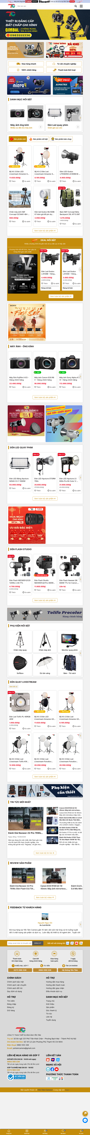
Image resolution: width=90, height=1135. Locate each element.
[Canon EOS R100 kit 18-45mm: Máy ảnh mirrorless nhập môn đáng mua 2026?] (52, 811)
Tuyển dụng (51, 1020)
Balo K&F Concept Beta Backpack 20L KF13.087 (70, 213)
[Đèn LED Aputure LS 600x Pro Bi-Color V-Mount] (70, 464)
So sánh (27, 181)
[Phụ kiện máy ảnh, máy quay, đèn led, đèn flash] (45, 790)
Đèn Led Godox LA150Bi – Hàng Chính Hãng (47, 272)
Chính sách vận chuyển (16, 985)
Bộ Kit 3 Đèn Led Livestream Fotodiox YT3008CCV (42, 760)
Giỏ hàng (11, 1010)
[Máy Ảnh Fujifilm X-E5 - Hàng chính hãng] (20, 363)
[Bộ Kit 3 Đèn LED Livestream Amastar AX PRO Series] (20, 157)
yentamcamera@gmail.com (24, 1048)
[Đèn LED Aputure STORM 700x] (45, 464)
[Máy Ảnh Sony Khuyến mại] (27, 322)
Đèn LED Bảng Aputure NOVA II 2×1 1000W (19, 479)
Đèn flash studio (21, 549)
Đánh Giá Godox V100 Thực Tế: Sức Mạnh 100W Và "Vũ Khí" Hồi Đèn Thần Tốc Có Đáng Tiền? (69, 838)
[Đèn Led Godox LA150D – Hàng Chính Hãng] (71, 258)
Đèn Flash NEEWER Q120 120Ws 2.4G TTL (19, 581)
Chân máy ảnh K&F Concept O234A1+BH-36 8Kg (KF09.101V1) (19, 213)
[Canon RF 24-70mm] (27, 525)
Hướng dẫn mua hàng (55, 982)
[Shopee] (48, 1060)
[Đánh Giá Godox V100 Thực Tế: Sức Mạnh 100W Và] (52, 840)
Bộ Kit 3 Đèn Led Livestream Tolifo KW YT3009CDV (18, 760)
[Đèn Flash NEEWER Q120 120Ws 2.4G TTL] (20, 566)
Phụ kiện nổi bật (20, 625)
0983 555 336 (45, 970)
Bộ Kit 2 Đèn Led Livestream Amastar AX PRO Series (44, 172)
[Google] (81, 943)
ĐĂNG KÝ (37, 943)
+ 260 (72, 113)
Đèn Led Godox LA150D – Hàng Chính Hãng (69, 272)
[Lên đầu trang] (85, 1107)
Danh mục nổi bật (21, 99)
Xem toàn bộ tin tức (44, 853)
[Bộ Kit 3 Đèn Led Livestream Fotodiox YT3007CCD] (70, 744)
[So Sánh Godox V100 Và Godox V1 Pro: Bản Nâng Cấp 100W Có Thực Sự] (52, 830)
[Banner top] (45, 1)
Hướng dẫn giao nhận (55, 988)
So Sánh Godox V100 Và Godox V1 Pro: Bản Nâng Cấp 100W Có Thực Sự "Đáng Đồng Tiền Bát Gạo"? (70, 829)
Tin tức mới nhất (20, 802)
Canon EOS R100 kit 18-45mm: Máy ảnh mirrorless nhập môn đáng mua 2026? (69, 809)
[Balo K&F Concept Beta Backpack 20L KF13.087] (70, 198)
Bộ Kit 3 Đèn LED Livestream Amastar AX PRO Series (19, 172)
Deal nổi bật (48, 240)
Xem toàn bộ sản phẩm (44, 231)
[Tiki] (58, 1060)
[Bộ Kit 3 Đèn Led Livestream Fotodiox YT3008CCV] (45, 744)
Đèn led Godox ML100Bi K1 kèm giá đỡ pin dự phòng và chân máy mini (45, 213)
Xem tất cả (13, 686)
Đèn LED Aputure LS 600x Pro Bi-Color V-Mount (68, 479)
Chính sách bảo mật (15, 982)
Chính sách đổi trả (14, 988)
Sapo (67, 1090)
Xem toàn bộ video (44, 897)
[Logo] (11, 6)
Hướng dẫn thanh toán (55, 985)
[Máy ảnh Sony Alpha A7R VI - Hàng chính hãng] (70, 363)
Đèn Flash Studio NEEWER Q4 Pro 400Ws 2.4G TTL (44, 581)
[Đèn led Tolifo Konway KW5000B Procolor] (26, 423)
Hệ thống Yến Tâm (70, 970)
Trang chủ (50, 1001)
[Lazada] (53, 1060)
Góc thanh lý (51, 1010)
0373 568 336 (20, 970)
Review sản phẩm (20, 863)
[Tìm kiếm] (75, 6)
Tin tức (49, 1014)
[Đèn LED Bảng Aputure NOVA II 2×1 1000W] (20, 464)
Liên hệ (49, 1017)
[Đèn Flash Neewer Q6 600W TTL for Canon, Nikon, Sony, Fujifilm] (70, 566)
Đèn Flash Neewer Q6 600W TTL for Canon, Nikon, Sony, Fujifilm (68, 581)
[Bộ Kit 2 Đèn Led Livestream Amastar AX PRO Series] (45, 157)
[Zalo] (67, 943)
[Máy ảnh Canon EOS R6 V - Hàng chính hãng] (45, 363)
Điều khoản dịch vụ (54, 991)
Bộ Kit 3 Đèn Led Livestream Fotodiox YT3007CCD (67, 760)
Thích (13, 181)
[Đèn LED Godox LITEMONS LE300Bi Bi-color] (70, 157)
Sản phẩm (50, 1007)
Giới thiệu (50, 1004)
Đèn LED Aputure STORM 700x (44, 479)
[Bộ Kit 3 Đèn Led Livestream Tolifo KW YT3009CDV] (20, 744)
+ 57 (35, 113)
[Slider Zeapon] (29, 85)
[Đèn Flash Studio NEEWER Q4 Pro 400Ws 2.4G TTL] (45, 566)
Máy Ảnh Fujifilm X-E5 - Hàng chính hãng (19, 378)
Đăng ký (10, 1007)
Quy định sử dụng (14, 991)
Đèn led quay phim (21, 447)
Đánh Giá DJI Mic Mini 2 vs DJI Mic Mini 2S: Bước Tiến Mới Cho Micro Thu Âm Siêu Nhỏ (70, 819)
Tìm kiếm (11, 1001)
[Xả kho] (64, 50)
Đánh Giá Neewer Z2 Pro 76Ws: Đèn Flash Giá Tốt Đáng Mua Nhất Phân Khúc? (25, 833)
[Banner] (25, 50)
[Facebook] (72, 943)
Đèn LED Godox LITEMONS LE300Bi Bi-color (69, 172)
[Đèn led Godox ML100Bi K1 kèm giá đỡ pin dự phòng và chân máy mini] (45, 198)
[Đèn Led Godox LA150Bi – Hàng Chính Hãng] (50, 258)
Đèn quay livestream (23, 682)
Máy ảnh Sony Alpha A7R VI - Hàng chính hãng (69, 378)
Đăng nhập (11, 1004)
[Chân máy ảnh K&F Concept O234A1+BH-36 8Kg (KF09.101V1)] (20, 198)
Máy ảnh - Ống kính (22, 346)
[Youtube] (76, 943)
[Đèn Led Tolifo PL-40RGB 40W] (20, 702)
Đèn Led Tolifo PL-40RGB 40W (19, 718)
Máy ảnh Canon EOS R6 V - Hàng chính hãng (44, 378)
